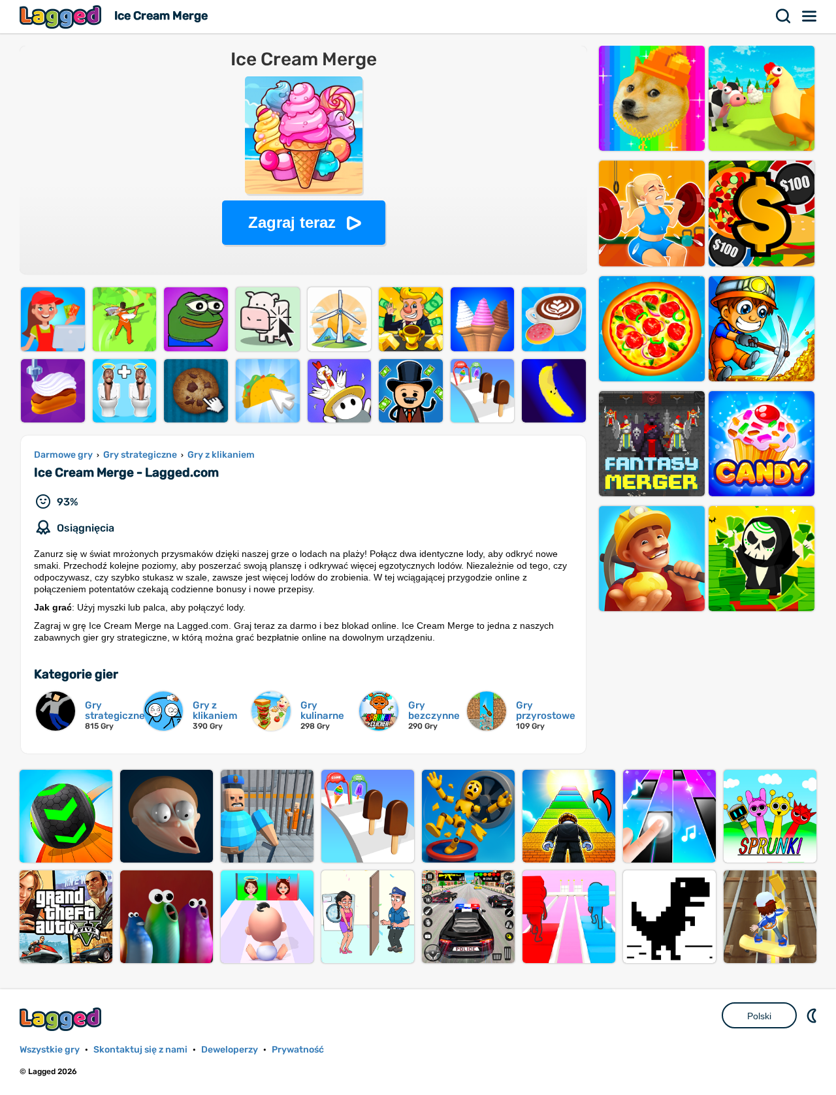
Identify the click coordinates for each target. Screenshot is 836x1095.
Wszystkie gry (50, 1049)
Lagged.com (62, 1019)
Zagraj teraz (292, 222)
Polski (759, 1016)
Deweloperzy (229, 1049)
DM (813, 1015)
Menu (810, 16)
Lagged (62, 16)
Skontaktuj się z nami (140, 1049)
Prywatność (298, 1049)
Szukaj (784, 16)
